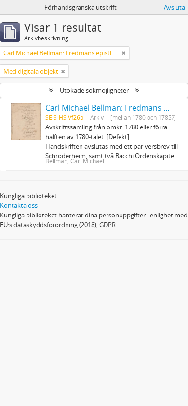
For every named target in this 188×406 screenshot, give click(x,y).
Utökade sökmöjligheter (94, 90)
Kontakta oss (19, 205)
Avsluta (174, 7)
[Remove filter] (124, 53)
